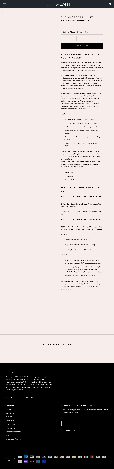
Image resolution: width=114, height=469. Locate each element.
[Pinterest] (27, 397)
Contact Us (9, 417)
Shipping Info (10, 428)
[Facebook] (6, 397)
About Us (9, 410)
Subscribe (70, 430)
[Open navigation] (4, 4)
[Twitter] (11, 397)
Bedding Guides (11, 413)
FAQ (7, 435)
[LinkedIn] (32, 397)
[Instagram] (16, 397)
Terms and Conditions (13, 432)
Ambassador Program (13, 439)
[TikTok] (21, 397)
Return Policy (10, 421)
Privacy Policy (10, 424)
